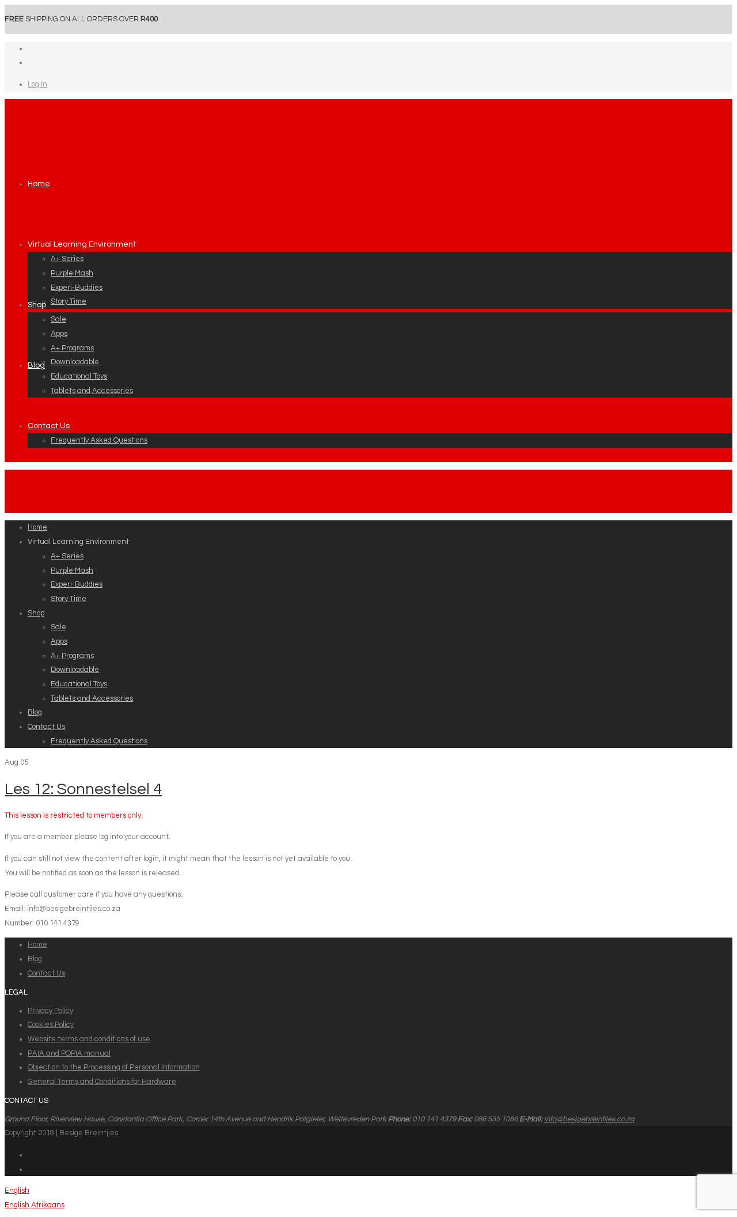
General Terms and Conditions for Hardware (102, 1082)
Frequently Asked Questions (99, 440)
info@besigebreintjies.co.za (589, 1119)
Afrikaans (47, 1205)
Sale (58, 319)
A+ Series (67, 259)
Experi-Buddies (76, 288)
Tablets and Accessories (92, 391)
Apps (59, 334)
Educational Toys (79, 376)
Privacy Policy (50, 1011)
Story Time (68, 301)
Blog (36, 365)
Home (39, 184)
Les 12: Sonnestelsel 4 (83, 789)
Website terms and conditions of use (89, 1039)
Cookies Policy (51, 1025)
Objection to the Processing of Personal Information (114, 1067)
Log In (37, 84)
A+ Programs (72, 348)
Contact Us (49, 426)
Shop (37, 305)
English (17, 1190)
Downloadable (75, 362)
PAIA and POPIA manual (69, 1053)
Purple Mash (72, 273)
